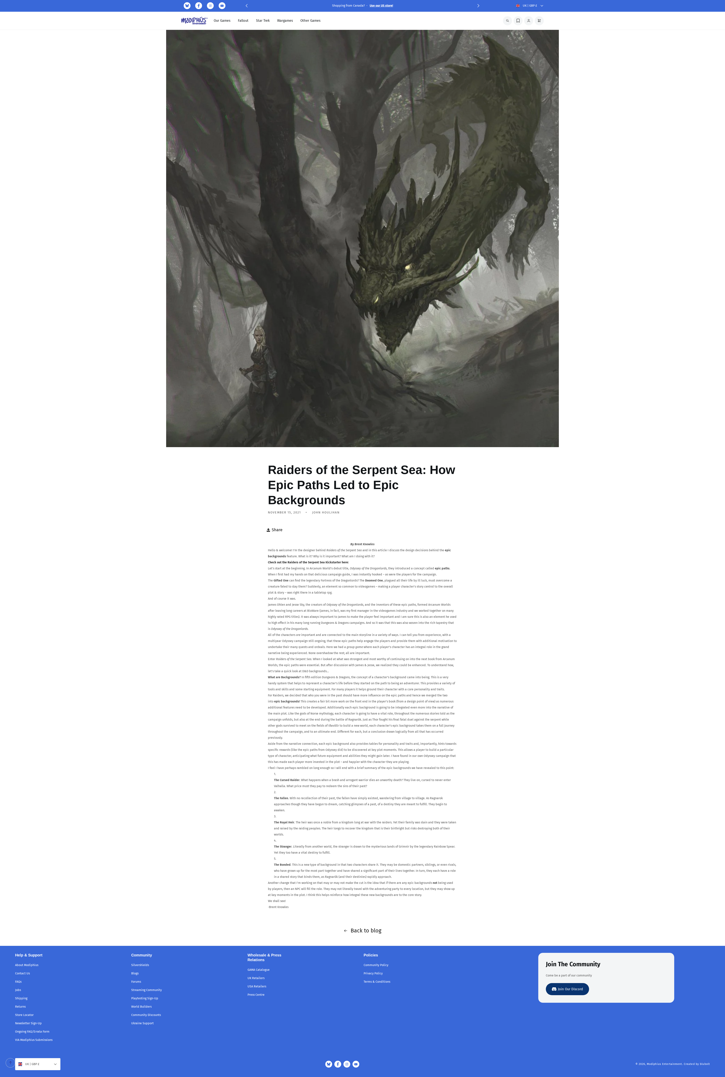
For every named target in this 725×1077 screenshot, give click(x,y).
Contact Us (22, 973)
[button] (246, 6)
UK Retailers (256, 978)
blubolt (705, 1064)
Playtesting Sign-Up (144, 998)
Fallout (243, 21)
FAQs (18, 981)
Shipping (21, 998)
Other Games (310, 21)
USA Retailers (257, 986)
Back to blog (366, 930)
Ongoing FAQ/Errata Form (32, 1031)
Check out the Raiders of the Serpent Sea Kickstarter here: (308, 562)
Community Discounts (146, 1015)
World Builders (141, 1006)
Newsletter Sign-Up (28, 1023)
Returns (20, 1006)
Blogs (135, 973)
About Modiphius (26, 965)
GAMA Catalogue (259, 970)
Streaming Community (146, 990)
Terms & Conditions (377, 981)
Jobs (18, 990)
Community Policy (376, 965)
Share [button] (277, 529)
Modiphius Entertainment (664, 1064)
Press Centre (256, 994)
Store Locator (24, 1015)
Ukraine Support (142, 1023)
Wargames (285, 21)
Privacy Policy (373, 973)
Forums (136, 981)
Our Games (222, 21)
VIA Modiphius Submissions (33, 1040)
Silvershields (140, 965)
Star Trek (263, 21)
